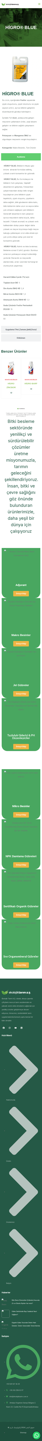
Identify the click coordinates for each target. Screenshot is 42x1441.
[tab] (21, 156)
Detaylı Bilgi (21, 594)
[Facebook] (4, 1028)
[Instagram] (10, 1028)
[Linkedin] (21, 1028)
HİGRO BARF (11, 383)
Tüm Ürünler (31, 148)
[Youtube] (16, 1028)
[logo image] (10, 4)
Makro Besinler (19, 148)
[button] (5, 379)
